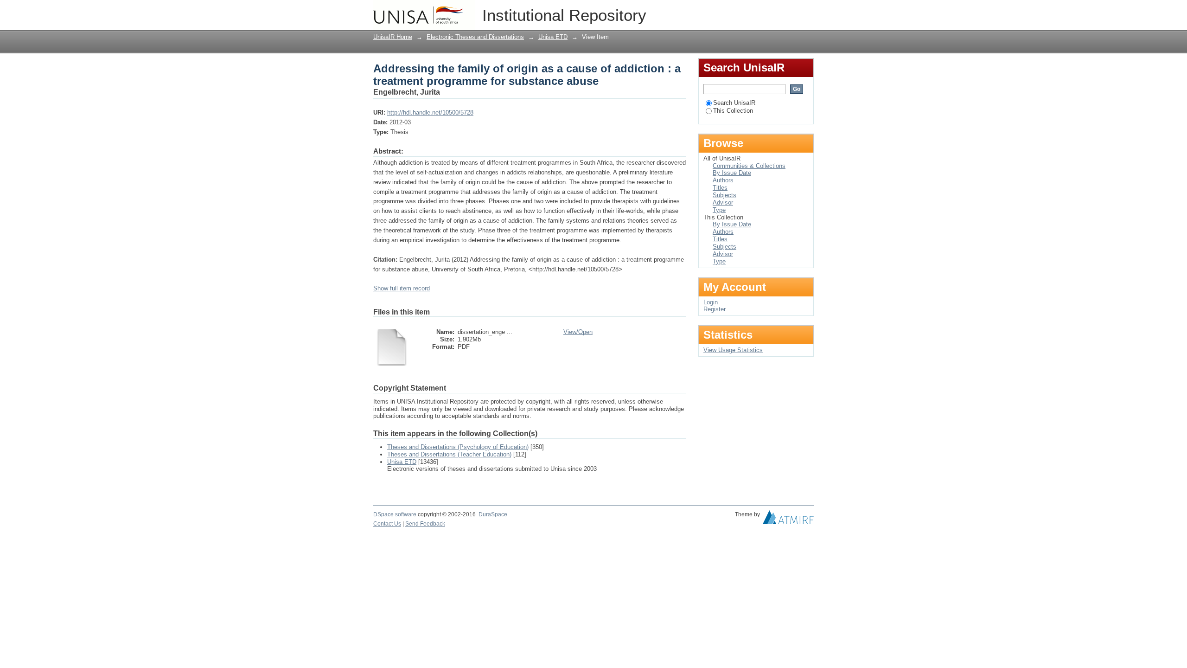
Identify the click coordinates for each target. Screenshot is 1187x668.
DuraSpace (493, 514)
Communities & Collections (749, 165)
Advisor (723, 202)
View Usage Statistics (733, 350)
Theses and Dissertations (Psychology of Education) (458, 446)
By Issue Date (732, 172)
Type (719, 209)
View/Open (578, 331)
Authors (723, 180)
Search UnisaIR (734, 102)
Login (806, 11)
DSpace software (394, 514)
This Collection (733, 110)
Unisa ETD (553, 36)
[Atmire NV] (788, 519)
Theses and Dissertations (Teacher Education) (449, 454)
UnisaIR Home (392, 36)
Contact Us (387, 523)
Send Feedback (425, 523)
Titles (720, 187)
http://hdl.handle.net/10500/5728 (430, 112)
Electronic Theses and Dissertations (475, 36)
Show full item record (401, 288)
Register (714, 309)
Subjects (724, 195)
